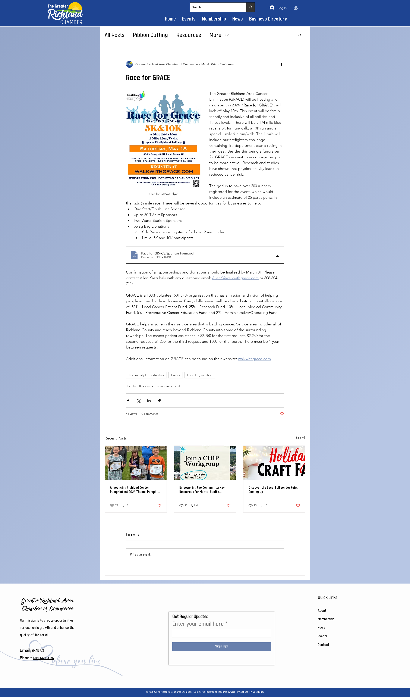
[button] (300, 35)
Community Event (168, 386)
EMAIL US (38, 650)
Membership (326, 619)
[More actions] (281, 64)
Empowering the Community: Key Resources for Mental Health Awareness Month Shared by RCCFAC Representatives (203, 490)
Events (175, 375)
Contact (323, 645)
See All (300, 438)
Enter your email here (198, 624)
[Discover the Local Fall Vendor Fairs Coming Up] (274, 463)
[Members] (296, 7)
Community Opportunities (146, 375)
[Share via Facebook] (128, 400)
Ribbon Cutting (150, 35)
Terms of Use (242, 692)
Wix (232, 692)
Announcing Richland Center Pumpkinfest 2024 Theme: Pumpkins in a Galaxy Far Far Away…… (135, 490)
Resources (188, 35)
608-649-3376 (43, 658)
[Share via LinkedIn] (149, 400)
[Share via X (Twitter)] (138, 400)
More (215, 35)
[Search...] (250, 7)
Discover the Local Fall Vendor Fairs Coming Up (273, 490)
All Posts (114, 35)
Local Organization (199, 375)
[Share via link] (159, 400)
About (322, 610)
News (321, 627)
